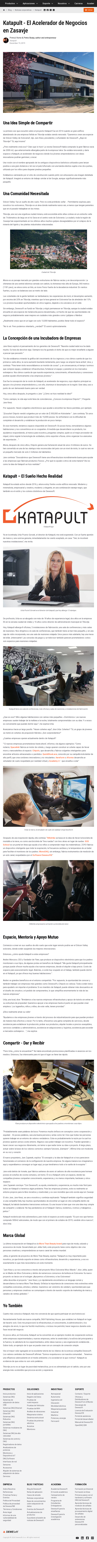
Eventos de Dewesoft (35, 1509)
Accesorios (7, 1468)
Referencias (8, 1492)
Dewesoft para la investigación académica (58, 1516)
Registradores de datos (12, 1444)
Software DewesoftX (42, 855)
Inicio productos (9, 1394)
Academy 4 (54, 761)
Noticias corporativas (35, 1498)
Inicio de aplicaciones (35, 1394)
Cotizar (90, 10)
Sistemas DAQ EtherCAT (9, 1412)
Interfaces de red (10, 1462)
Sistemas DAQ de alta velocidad (11, 1434)
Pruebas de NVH (33, 1409)
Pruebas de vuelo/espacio (32, 1401)
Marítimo (54, 1415)
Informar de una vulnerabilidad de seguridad (10, 1517)
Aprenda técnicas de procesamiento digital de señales (83, 1511)
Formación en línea (82, 1492)
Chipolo (36, 750)
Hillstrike (51, 838)
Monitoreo (31, 1429)
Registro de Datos (34, 1397)
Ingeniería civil (56, 1400)
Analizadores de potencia (9, 1448)
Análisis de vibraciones (36, 1412)
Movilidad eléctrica (58, 1406)
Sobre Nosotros (9, 1489)
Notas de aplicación (34, 1492)
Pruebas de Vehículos (35, 1405)
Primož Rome (16, 38)
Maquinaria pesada (58, 1409)
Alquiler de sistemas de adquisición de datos (12, 1472)
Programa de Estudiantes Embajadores (56, 1503)
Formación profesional (84, 1489)
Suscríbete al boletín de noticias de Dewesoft (36, 1519)
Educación (55, 1403)
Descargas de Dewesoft (80, 1406)
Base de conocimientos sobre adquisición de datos (36, 1503)
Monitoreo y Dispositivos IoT (9, 1454)
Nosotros (62, 3)
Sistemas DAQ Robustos (9, 1418)
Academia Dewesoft (59, 1489)
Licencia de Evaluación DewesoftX (84, 1412)
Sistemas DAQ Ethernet (12, 1408)
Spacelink (14, 747)
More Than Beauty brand (50, 1244)
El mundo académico (59, 1492)
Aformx (70, 757)
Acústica (30, 1426)
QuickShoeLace (50, 754)
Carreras (79, 3)
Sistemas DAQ (9, 1397)
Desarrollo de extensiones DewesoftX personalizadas (81, 1520)
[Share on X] (51, 10)
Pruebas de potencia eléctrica (35, 1422)
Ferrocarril (55, 1421)
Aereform (60, 757)
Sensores (7, 1465)
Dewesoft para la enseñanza (58, 1510)
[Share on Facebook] (48, 10)
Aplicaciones (29, 3)
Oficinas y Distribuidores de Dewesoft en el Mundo (84, 1399)
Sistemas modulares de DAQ (12, 1429)
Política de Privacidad (11, 1501)
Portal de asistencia (83, 1416)
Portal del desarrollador (84, 1419)
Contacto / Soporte (82, 1394)
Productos (10, 3)
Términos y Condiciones (12, 1509)
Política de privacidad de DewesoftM (11, 1505)
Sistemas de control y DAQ (11, 1440)
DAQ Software (9, 1459)
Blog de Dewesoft (34, 1489)
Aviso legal (7, 1512)
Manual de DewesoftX (84, 1422)
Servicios (6, 1476)
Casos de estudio (34, 1495)
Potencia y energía (58, 1418)
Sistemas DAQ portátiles (9, 1423)
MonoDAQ (44, 851)
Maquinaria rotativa (35, 1415)
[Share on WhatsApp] (54, 10)
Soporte (46, 3)
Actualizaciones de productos (34, 1513)
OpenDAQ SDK (81, 1425)
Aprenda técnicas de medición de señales (83, 1504)
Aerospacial (55, 1394)
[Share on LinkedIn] (45, 10)
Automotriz (55, 1397)
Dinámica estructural (35, 1418)
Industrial (54, 1412)
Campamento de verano (58, 1496)
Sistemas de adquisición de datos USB (11, 1402)
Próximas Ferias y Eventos (10, 1496)
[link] (38, 10)
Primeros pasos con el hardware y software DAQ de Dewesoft (84, 1497)
